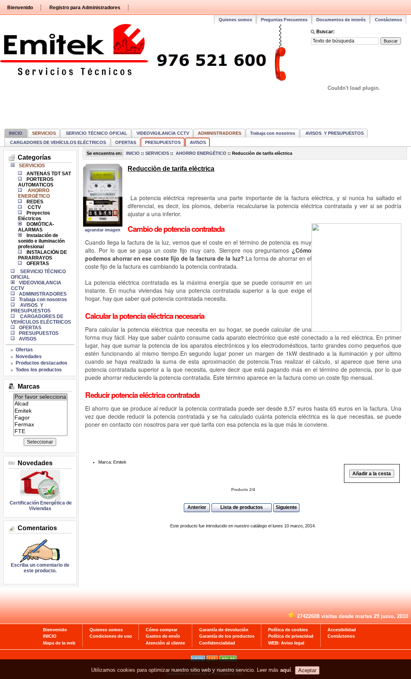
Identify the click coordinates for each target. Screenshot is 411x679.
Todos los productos (39, 370)
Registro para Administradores (84, 7)
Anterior (196, 507)
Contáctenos (388, 19)
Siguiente (286, 507)
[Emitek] (40, 411)
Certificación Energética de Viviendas (40, 505)
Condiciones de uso (111, 636)
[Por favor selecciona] (40, 397)
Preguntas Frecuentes (284, 19)
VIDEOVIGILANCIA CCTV (162, 133)
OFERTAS (125, 142)
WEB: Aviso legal (286, 642)
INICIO (15, 133)
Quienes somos (235, 19)
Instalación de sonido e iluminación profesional (41, 241)
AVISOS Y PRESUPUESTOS (334, 133)
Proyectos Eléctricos (34, 215)
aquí (285, 670)
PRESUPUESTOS (163, 142)
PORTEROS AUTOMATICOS (35, 182)
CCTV (33, 207)
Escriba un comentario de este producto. (40, 568)
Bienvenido (20, 7)
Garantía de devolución (223, 629)
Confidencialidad (217, 642)
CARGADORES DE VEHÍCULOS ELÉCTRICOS (57, 142)
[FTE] (40, 431)
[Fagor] (40, 418)
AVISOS (198, 142)
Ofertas (24, 350)
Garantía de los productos (226, 636)
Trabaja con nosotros (272, 133)
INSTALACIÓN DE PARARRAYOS (42, 255)
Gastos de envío (163, 636)
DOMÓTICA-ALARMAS (36, 227)
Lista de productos (241, 507)
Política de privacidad (290, 636)
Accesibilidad (342, 629)
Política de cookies (288, 629)
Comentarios (37, 528)
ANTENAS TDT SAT (48, 173)
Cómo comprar (161, 629)
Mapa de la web (59, 642)
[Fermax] (40, 425)
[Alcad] (40, 404)
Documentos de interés (341, 19)
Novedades (29, 356)
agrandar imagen (102, 229)
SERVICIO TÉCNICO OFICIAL (96, 133)
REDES (34, 202)
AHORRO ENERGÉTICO (200, 153)
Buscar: (325, 31)
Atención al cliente (165, 642)
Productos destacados (41, 363)
